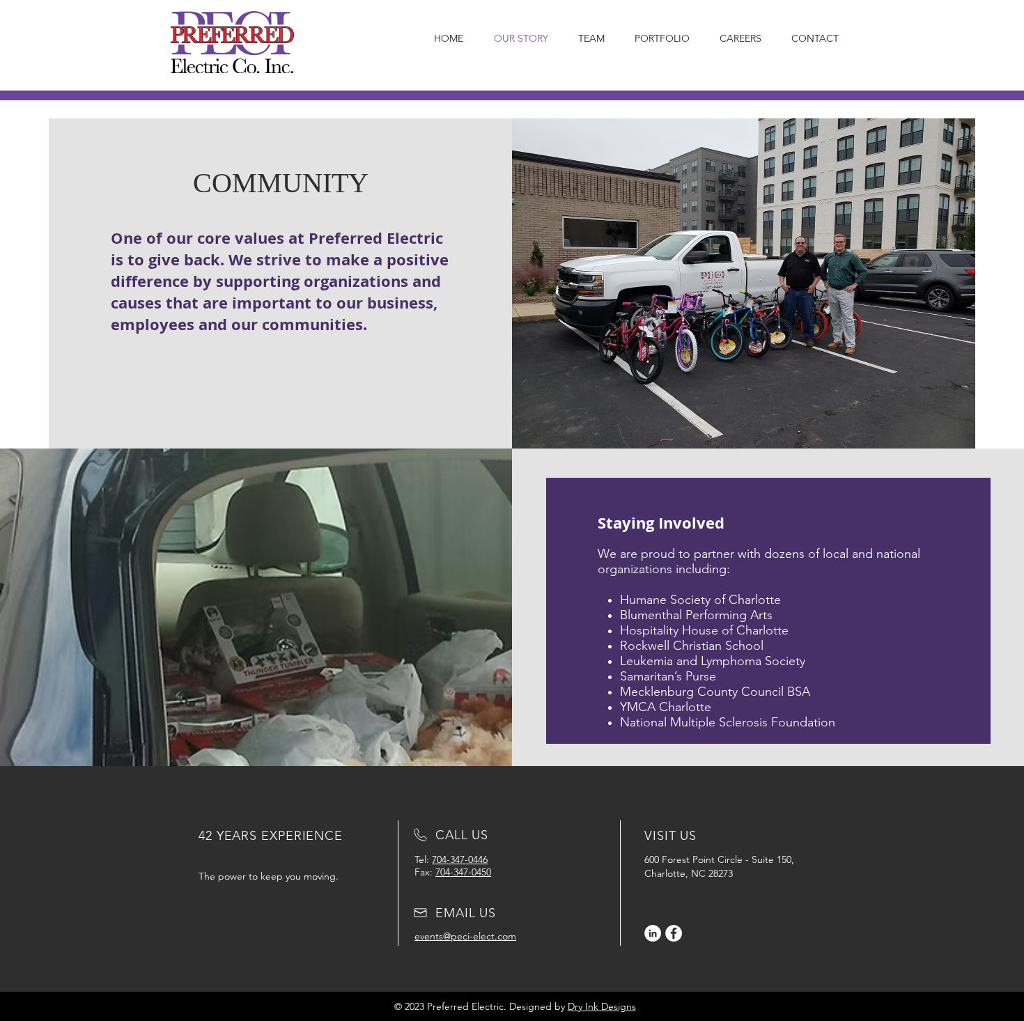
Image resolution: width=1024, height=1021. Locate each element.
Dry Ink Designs (602, 1006)
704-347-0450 (463, 872)
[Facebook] (673, 933)
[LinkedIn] (652, 933)
